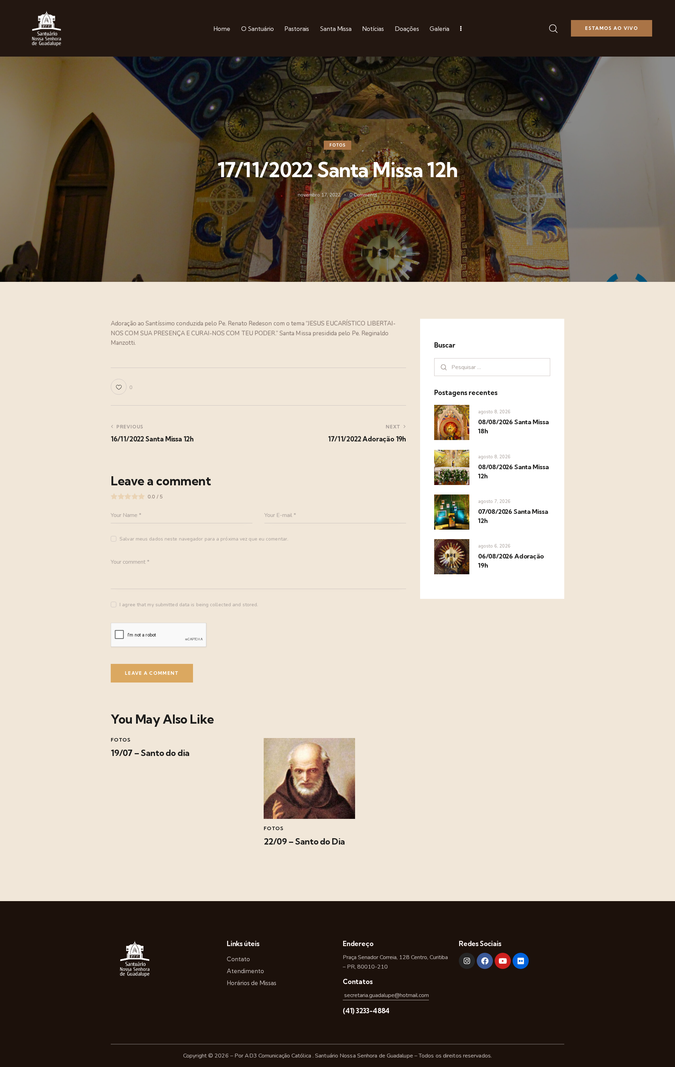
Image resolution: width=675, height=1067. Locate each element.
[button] (121, 387)
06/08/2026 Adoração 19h (511, 560)
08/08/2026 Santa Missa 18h (513, 426)
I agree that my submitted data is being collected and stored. (189, 604)
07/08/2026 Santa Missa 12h (513, 516)
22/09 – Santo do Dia (304, 841)
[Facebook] (485, 961)
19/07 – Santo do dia (150, 753)
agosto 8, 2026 (494, 412)
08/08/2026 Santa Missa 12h (513, 471)
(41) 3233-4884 (366, 1011)
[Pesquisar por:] (492, 367)
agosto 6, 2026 (494, 546)
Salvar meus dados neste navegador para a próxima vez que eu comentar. (204, 539)
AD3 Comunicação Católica (279, 1056)
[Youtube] (503, 961)
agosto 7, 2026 (494, 501)
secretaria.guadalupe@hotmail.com (386, 995)
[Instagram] (467, 961)
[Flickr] (521, 961)
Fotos (337, 145)
